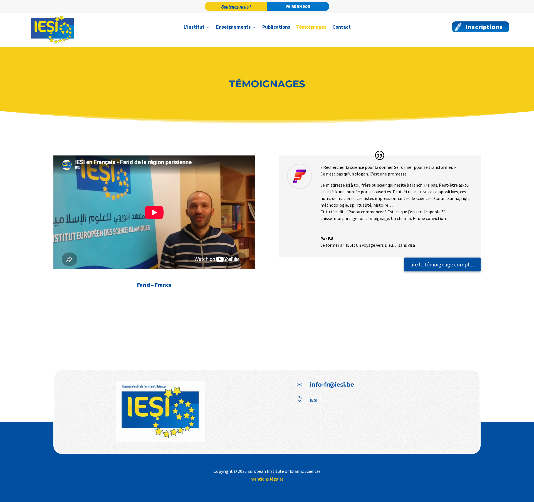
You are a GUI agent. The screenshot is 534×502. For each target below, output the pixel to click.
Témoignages (311, 27)
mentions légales (267, 479)
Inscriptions (484, 27)
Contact (341, 27)
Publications (276, 27)
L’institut (194, 27)
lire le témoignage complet (442, 264)
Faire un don (298, 6)
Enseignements (233, 27)
